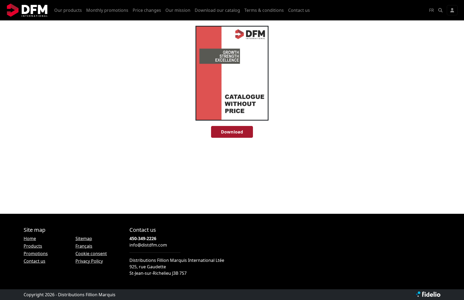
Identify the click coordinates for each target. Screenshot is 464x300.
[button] (440, 10)
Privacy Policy (89, 261)
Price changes (147, 10)
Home (30, 238)
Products (33, 246)
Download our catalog (217, 10)
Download (232, 132)
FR (431, 10)
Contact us (299, 10)
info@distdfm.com (148, 245)
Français (83, 246)
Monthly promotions (107, 10)
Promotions (36, 253)
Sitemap (83, 238)
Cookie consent (91, 253)
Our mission (177, 10)
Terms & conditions (264, 10)
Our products (68, 10)
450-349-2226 (142, 238)
